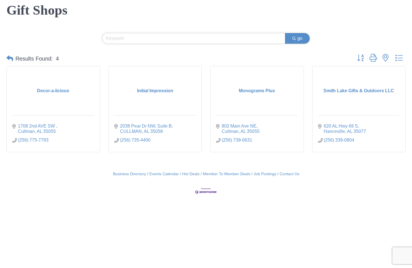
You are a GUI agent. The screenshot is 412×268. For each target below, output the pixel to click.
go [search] (299, 38)
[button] (9, 59)
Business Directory (129, 174)
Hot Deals (191, 174)
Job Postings (265, 174)
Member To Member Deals (226, 174)
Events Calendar (164, 174)
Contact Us (289, 174)
